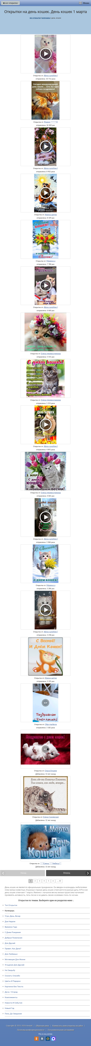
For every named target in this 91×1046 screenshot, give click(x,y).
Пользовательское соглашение (61, 1030)
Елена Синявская (51, 817)
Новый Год (9, 1008)
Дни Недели (10, 921)
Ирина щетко (51, 215)
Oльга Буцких (51, 771)
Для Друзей (10, 943)
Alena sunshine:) (51, 76)
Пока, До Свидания (13, 1014)
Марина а (50, 261)
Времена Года (11, 927)
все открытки (10, 3)
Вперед (66, 873)
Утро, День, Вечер (12, 916)
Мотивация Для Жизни (15, 959)
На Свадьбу (10, 970)
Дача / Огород (11, 992)
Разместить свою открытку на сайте (67, 1026)
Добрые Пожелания (13, 938)
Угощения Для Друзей (14, 965)
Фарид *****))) (51, 122)
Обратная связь (42, 1026)
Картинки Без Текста (14, 986)
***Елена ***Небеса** (50, 864)
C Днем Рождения (13, 932)
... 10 (59, 881)
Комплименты (11, 997)
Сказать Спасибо (12, 976)
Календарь (46, 18)
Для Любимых (11, 954)
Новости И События (13, 1003)
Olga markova (51, 725)
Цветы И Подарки (12, 981)
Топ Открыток (11, 905)
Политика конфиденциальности (30, 1030)
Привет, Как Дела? (13, 948)
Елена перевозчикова (51, 354)
